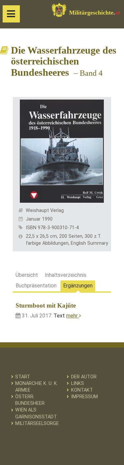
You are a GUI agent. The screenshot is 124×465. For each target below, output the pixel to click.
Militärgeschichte (94, 12)
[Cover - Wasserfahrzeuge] (62, 151)
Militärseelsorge (37, 423)
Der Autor (84, 377)
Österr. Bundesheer (30, 400)
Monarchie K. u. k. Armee (36, 387)
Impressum (84, 397)
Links (77, 383)
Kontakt (82, 390)
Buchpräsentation (36, 285)
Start (22, 377)
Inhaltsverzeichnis (65, 275)
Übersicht (27, 275)
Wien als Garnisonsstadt (36, 413)
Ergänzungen (78, 285)
